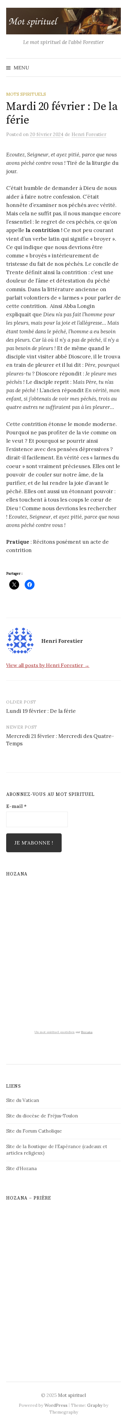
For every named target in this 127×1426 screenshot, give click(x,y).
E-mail (16, 806)
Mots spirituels (26, 94)
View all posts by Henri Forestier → (47, 665)
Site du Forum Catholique (34, 1131)
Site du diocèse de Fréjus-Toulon (42, 1116)
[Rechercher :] (115, 67)
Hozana (86, 1032)
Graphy (94, 1405)
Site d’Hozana (21, 1168)
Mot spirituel (72, 1395)
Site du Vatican (22, 1100)
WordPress (56, 1405)
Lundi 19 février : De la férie (41, 711)
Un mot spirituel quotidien (55, 1032)
